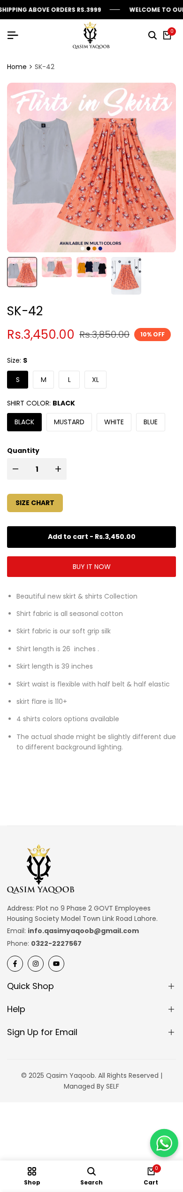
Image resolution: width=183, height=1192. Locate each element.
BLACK (24, 422)
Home (17, 66)
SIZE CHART (34, 502)
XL (95, 379)
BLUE (151, 422)
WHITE (114, 422)
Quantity (23, 450)
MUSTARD (69, 422)
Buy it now (92, 566)
